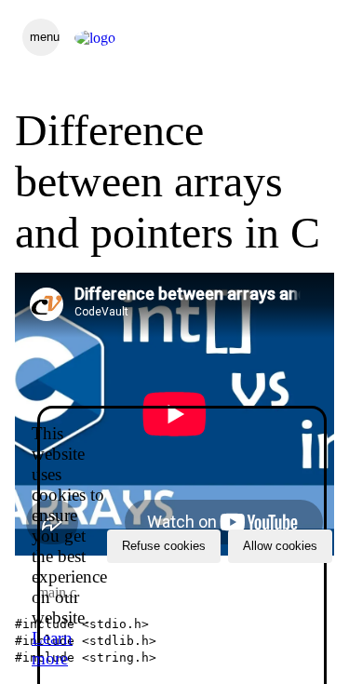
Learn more (52, 648)
